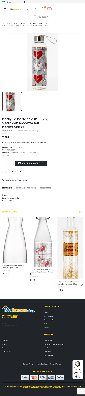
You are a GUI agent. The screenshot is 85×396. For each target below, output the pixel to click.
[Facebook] (20, 1)
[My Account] (35, 8)
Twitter (8, 171)
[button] (42, 16)
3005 (8, 155)
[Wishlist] (28, 8)
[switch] (77, 376)
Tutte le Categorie (32, 152)
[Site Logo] (16, 9)
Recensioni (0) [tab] (45, 188)
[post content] (15, 240)
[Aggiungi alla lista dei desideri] (26, 268)
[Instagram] (24, 1)
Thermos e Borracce (18, 152)
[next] (46, 119)
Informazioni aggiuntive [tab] (26, 188)
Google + (16, 171)
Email (20, 171)
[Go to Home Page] (3, 23)
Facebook (4, 171)
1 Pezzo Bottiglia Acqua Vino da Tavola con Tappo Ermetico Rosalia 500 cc (41, 272)
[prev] (43, 119)
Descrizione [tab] (7, 188)
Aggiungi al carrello (32, 163)
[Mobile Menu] (4, 8)
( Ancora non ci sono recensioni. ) (26, 131)
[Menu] (81, 361)
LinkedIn (12, 171)
